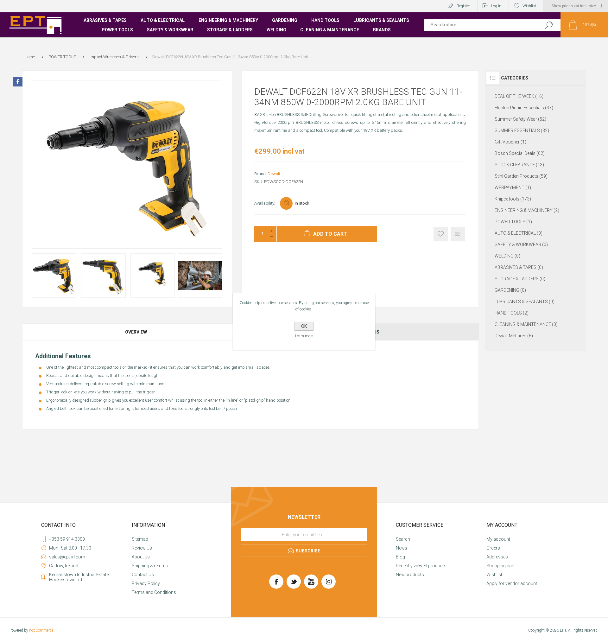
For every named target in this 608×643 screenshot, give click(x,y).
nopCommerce (41, 630)
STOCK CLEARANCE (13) (519, 164)
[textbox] (479, 24)
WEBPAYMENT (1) (513, 187)
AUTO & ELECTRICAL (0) (518, 233)
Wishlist (494, 574)
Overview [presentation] (136, 331)
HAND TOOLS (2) (512, 312)
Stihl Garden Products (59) (521, 176)
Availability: (264, 203)
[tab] (136, 332)
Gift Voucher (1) (510, 141)
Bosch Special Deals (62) (520, 153)
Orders (493, 548)
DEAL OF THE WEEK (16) (519, 96)
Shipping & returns (150, 565)
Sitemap (140, 539)
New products (410, 574)
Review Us (142, 548)
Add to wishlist (441, 234)
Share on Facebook (17, 81)
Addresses (497, 556)
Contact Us (143, 574)
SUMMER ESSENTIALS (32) (522, 130)
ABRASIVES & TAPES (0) (519, 267)
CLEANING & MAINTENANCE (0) (526, 324)
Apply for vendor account (511, 583)
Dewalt (274, 173)
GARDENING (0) (510, 290)
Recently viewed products (421, 565)
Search (548, 24)
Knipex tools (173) (513, 198)
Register (463, 6)
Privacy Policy (146, 583)
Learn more (304, 336)
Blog (400, 556)
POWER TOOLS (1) (513, 221)
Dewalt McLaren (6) (514, 335)
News (401, 548)
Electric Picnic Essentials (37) (524, 107)
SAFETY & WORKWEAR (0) (521, 244)
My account (498, 539)
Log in (496, 6)
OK (304, 326)
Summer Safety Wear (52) (520, 119)
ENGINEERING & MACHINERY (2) (527, 210)
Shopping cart (500, 565)
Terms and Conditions (154, 592)
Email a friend (458, 234)
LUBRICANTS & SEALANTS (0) (524, 301)
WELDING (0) (507, 255)
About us (141, 556)
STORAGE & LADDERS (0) (520, 278)
